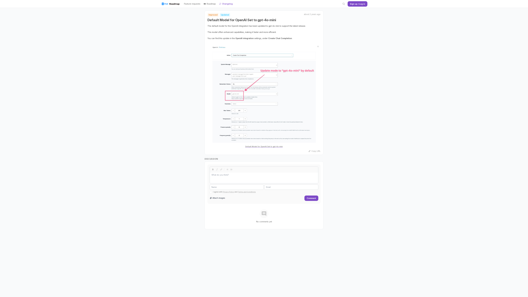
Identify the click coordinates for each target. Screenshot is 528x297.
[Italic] (217, 169)
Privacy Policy (228, 192)
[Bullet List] (227, 169)
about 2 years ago (312, 14)
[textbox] (264, 177)
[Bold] (213, 169)
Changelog (227, 4)
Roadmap (211, 4)
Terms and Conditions (247, 192)
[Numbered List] (231, 169)
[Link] (221, 169)
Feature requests (192, 4)
